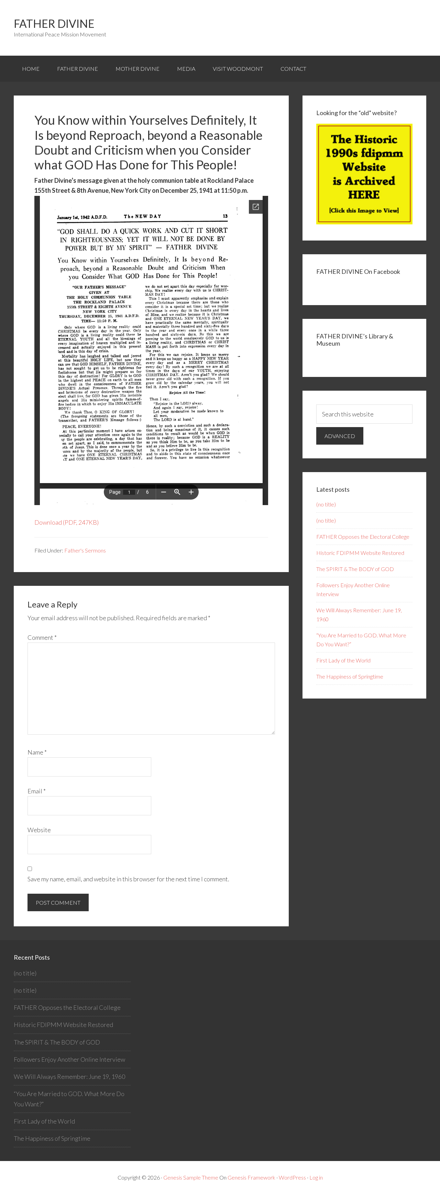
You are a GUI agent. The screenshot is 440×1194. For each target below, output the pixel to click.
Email (37, 791)
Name (37, 752)
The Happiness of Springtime (349, 676)
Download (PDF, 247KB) (66, 522)
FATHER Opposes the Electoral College (362, 536)
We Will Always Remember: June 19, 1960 (69, 1076)
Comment (42, 637)
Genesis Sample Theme (190, 1177)
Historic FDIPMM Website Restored (360, 552)
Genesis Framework (251, 1177)
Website (39, 830)
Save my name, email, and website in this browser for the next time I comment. (128, 879)
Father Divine (54, 23)
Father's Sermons (85, 550)
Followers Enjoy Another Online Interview (69, 1059)
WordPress (292, 1177)
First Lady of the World (343, 660)
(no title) (326, 504)
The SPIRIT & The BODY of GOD (355, 569)
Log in (316, 1177)
